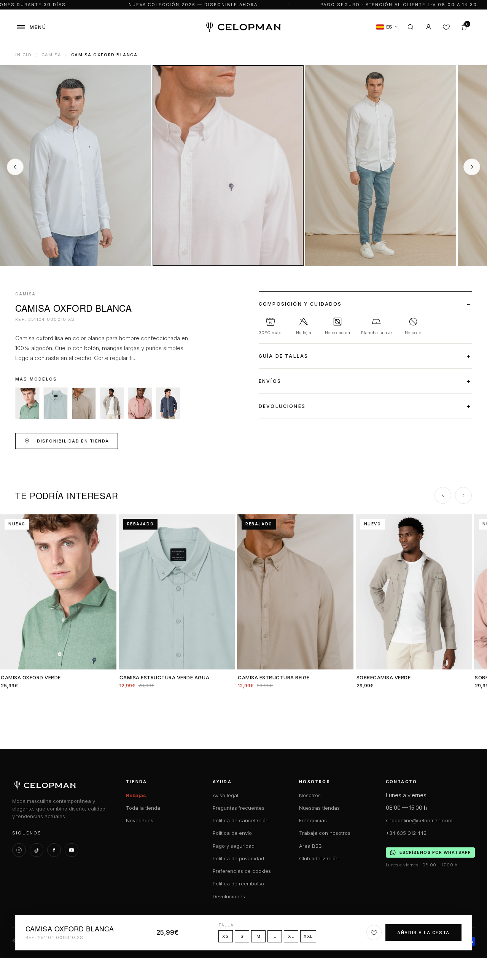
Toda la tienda (143, 808)
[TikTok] (36, 850)
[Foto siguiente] (107, 591)
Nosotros (310, 795)
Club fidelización (319, 858)
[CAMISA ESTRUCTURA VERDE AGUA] (55, 403)
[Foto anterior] (8, 591)
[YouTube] (71, 850)
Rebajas (136, 795)
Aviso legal (225, 795)
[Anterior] (442, 495)
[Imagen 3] (380, 165)
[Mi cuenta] (428, 27)
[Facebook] (54, 850)
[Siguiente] (463, 495)
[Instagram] (19, 850)
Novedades (139, 820)
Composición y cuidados (300, 304)
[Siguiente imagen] (471, 167)
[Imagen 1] (75, 165)
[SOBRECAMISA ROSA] (140, 403)
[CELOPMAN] (244, 27)
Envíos (270, 381)
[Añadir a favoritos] (374, 932)
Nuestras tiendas (319, 808)
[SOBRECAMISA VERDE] (112, 403)
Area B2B (310, 846)
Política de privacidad (238, 858)
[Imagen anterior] (15, 167)
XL (291, 936)
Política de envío (232, 833)
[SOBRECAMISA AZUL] (168, 403)
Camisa (51, 54)
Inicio (23, 54)
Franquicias (313, 820)
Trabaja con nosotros (324, 833)
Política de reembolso (238, 883)
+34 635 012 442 (406, 833)
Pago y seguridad (234, 846)
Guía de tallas (283, 356)
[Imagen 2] (228, 165)
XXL (308, 936)
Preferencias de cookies (242, 871)
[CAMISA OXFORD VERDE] (27, 403)
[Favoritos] (446, 27)
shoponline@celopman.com (419, 820)
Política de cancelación (241, 820)
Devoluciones (282, 406)
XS (225, 936)
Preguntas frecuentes (238, 808)
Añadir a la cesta (423, 932)
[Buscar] (410, 27)
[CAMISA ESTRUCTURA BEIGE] (84, 403)
